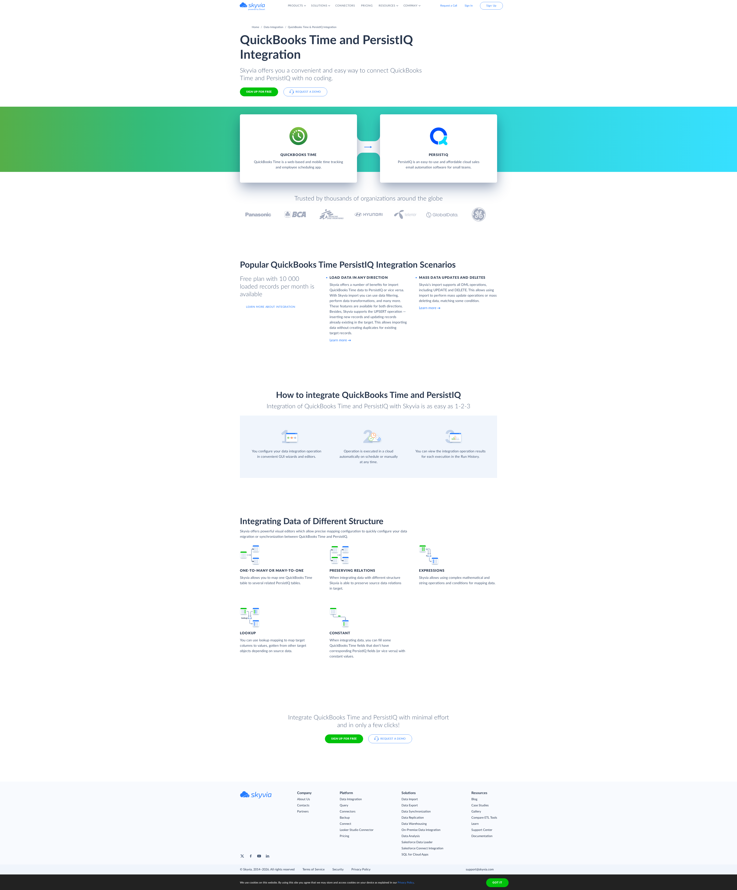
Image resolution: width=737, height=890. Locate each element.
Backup (345, 817)
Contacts (303, 805)
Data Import (410, 799)
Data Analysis (411, 836)
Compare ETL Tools (484, 817)
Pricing (344, 836)
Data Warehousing (414, 823)
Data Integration (273, 27)
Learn (475, 823)
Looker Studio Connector (356, 829)
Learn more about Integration (270, 307)
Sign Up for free (259, 92)
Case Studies (480, 805)
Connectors (347, 811)
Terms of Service (313, 869)
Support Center (481, 829)
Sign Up (491, 5)
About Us (303, 799)
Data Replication (413, 817)
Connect (345, 823)
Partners (303, 811)
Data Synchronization (416, 811)
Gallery (476, 811)
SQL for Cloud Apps (415, 854)
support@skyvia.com (480, 869)
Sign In (469, 5)
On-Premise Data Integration (421, 829)
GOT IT (497, 882)
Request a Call (448, 5)
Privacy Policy (360, 869)
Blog (474, 799)
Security (338, 869)
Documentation (481, 836)
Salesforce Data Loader (417, 842)
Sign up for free (344, 738)
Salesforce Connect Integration (422, 848)
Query (344, 805)
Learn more (338, 340)
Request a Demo (308, 92)
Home (255, 27)
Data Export (410, 805)
